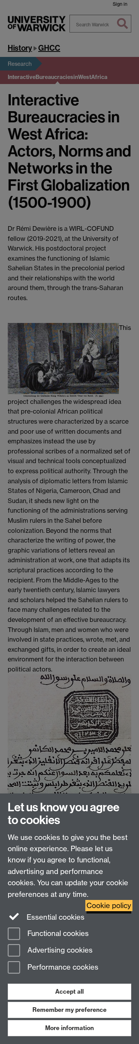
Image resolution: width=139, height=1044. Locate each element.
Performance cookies (61, 967)
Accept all (69, 991)
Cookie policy (108, 905)
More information (69, 1028)
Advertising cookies (59, 950)
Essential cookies (55, 917)
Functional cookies (57, 933)
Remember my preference (69, 1009)
